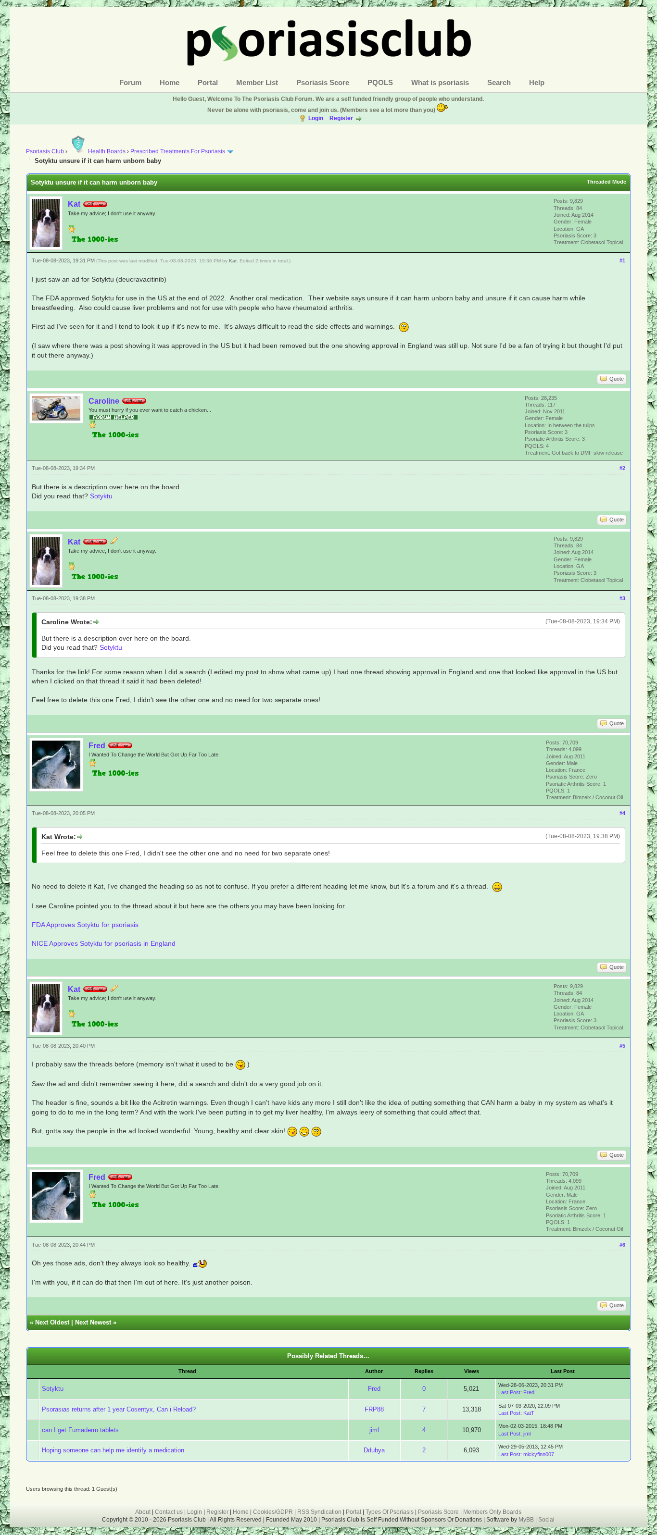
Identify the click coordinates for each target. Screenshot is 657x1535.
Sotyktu (101, 496)
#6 (622, 1245)
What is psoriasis (440, 82)
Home (169, 82)
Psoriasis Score (322, 82)
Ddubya (374, 1450)
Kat (74, 204)
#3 (622, 598)
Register (341, 118)
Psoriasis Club (45, 151)
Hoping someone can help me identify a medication (113, 1450)
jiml (374, 1430)
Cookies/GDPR (273, 1512)
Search (499, 82)
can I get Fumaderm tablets (80, 1430)
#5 (622, 1046)
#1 (622, 260)
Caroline (103, 401)
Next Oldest (52, 1322)
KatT (528, 1413)
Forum (130, 82)
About (143, 1512)
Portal (208, 82)
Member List (257, 82)
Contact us (169, 1512)
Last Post (509, 1392)
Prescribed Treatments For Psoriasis (177, 151)
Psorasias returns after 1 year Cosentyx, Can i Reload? (119, 1409)
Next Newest (93, 1322)
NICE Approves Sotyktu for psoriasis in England (104, 943)
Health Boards (107, 151)
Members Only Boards (492, 1512)
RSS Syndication (319, 1512)
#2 (622, 468)
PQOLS (380, 82)
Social (546, 1519)
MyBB (526, 1519)
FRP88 (374, 1409)
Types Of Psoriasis (390, 1512)
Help (536, 82)
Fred (96, 746)
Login (315, 118)
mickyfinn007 (538, 1454)
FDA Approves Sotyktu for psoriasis (85, 924)
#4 (622, 813)
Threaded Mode (606, 182)
